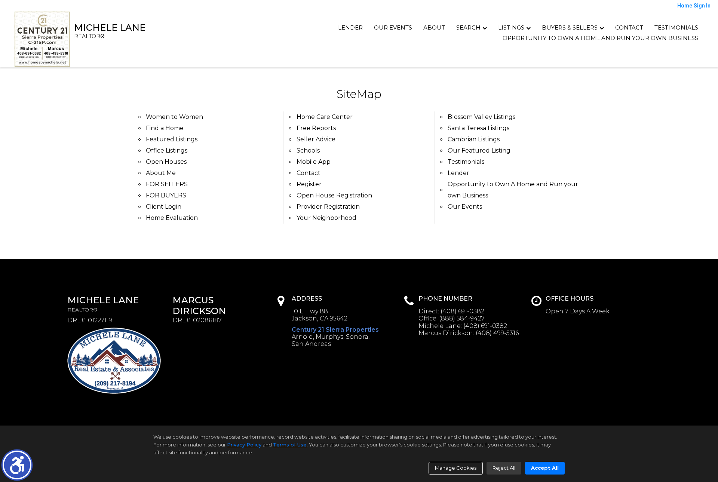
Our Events (393, 27)
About (434, 27)
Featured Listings (171, 139)
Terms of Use (290, 445)
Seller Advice (316, 139)
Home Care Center (325, 116)
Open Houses (166, 161)
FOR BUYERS (166, 195)
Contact (629, 27)
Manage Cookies (455, 468)
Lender (350, 27)
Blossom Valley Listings (481, 116)
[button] (17, 465)
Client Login (163, 206)
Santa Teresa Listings (478, 128)
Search (468, 27)
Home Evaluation (172, 217)
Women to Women (174, 116)
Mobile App (314, 161)
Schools (308, 150)
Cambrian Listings (474, 139)
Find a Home (165, 128)
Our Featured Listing (479, 150)
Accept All (545, 468)
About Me (161, 172)
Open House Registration (334, 195)
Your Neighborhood (326, 217)
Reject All (504, 468)
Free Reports (316, 128)
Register (309, 184)
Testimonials (676, 27)
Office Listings (166, 150)
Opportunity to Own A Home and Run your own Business (600, 38)
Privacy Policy (244, 445)
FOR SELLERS (167, 184)
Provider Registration (328, 206)
